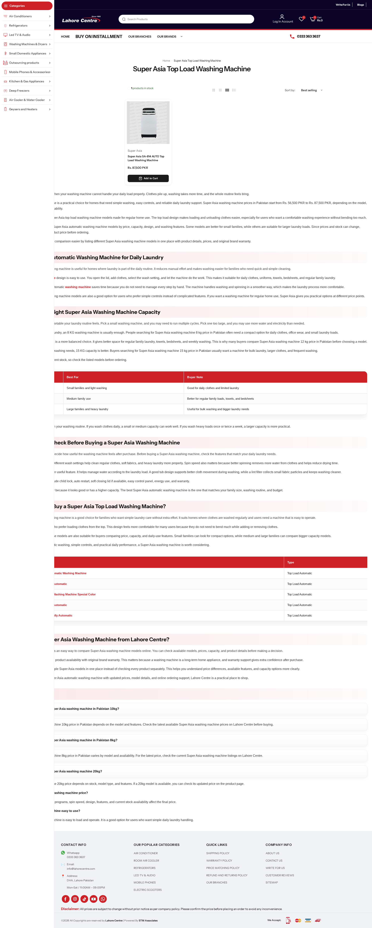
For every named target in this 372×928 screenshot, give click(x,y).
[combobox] (186, 19)
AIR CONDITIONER (146, 853)
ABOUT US (272, 853)
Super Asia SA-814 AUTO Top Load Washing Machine (146, 158)
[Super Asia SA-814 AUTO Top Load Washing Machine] (148, 122)
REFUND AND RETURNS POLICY (226, 875)
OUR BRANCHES (216, 882)
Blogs (360, 4)
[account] (283, 16)
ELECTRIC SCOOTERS (148, 890)
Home (166, 60)
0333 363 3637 (76, 857)
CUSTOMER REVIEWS (280, 875)
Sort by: (290, 90)
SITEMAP (272, 882)
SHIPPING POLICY (217, 853)
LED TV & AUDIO (144, 875)
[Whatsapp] (103, 899)
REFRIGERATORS (145, 868)
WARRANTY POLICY (219, 860)
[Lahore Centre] (81, 19)
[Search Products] (124, 19)
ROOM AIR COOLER (146, 860)
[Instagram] (75, 899)
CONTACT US (274, 860)
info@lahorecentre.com (81, 868)
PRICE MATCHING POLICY (222, 868)
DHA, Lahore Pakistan (80, 880)
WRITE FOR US (275, 868)
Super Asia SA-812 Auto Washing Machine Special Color (58, 594)
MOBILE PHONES (145, 882)
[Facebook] (66, 899)
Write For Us (343, 4)
